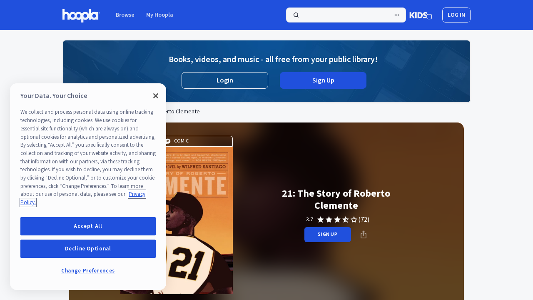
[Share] (363, 234)
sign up (327, 234)
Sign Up (323, 80)
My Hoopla (159, 15)
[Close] (156, 96)
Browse (125, 15)
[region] (88, 186)
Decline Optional (88, 248)
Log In (456, 15)
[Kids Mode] (421, 15)
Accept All (88, 226)
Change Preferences (88, 271)
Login (225, 80)
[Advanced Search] (397, 15)
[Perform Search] (346, 15)
